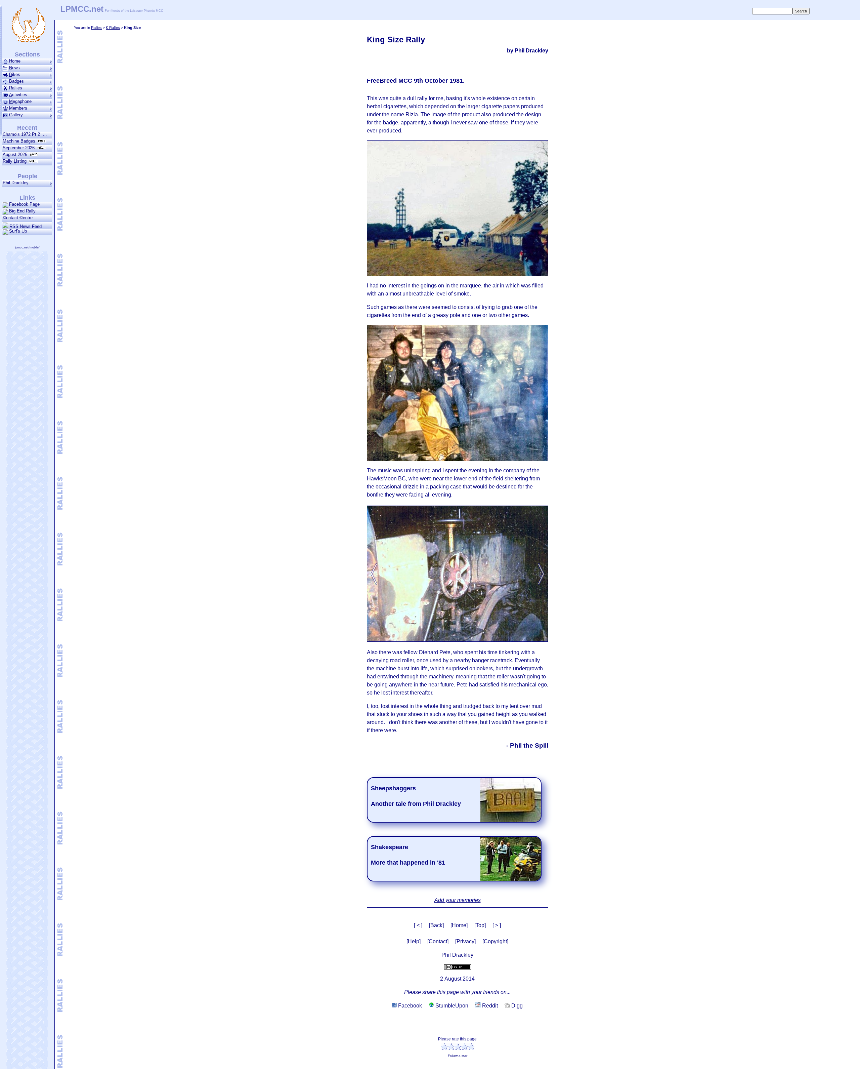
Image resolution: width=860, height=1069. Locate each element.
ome (14, 61)
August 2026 (16, 154)
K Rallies (113, 28)
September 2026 (20, 147)
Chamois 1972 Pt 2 (23, 134)
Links (27, 197)
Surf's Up (18, 231)
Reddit (489, 1005)
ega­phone (20, 101)
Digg (516, 1005)
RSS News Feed (25, 226)
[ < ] (418, 925)
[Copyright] (495, 941)
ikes (14, 74)
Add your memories (457, 900)
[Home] (459, 925)
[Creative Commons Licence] (457, 966)
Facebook (409, 1005)
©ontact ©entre (18, 217)
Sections (27, 54)
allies (15, 87)
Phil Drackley (16, 182)
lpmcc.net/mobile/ (27, 247)
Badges (16, 81)
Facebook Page (24, 204)
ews (14, 67)
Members (18, 108)
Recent (27, 127)
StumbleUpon (451, 1005)
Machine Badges (20, 141)
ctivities (18, 94)
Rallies (96, 28)
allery (16, 114)
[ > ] (496, 925)
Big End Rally (22, 210)
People (27, 176)
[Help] (413, 941)
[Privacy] (465, 941)
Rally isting (16, 161)
